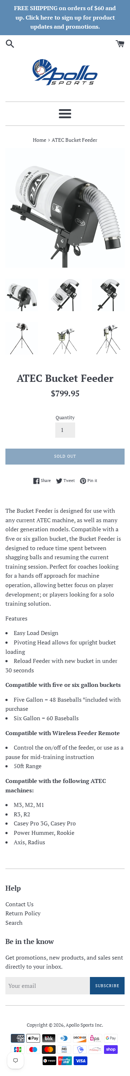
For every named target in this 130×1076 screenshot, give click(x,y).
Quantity (65, 418)
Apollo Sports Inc (84, 1025)
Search (13, 923)
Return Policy (22, 913)
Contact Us (19, 904)
